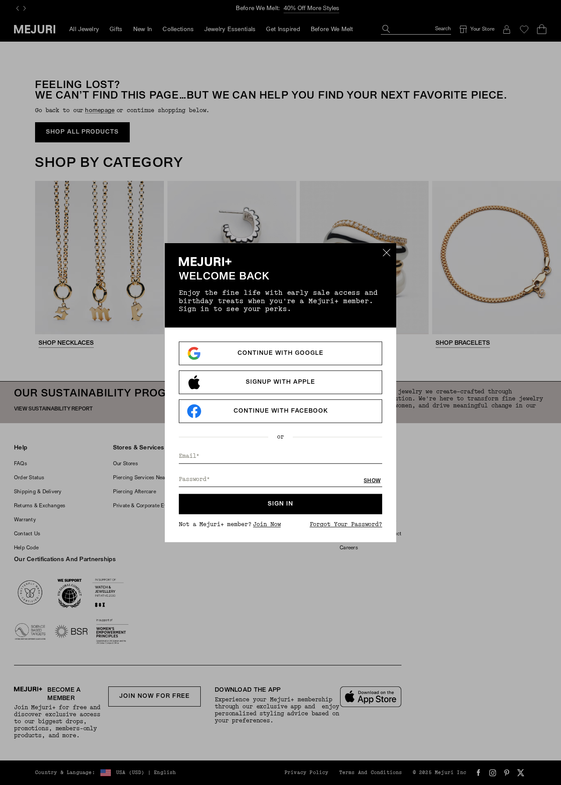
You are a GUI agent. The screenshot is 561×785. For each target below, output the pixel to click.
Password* (194, 479)
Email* (189, 456)
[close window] (386, 253)
